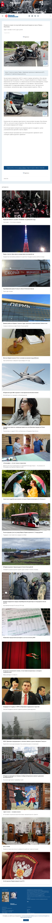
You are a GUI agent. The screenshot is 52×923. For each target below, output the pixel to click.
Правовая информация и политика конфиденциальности (37, 899)
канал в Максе (22, 168)
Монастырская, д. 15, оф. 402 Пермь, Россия (7, 912)
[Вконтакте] (35, 16)
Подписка (28, 912)
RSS (27, 910)
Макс (30, 913)
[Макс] (32, 16)
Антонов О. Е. (11, 910)
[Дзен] (29, 16)
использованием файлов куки (29, 916)
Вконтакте (32, 913)
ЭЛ (41, 895)
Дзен (28, 913)
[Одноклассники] (38, 16)
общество (6, 178)
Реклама (28, 909)
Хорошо (26, 920)
